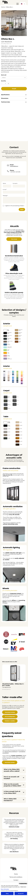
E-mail (5, 189)
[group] (14, 677)
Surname (15, 183)
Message (5, 195)
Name (4, 183)
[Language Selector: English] (23, 4)
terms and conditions (11, 751)
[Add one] (8, 83)
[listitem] (14, 253)
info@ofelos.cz (14, 166)
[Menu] (17, 4)
